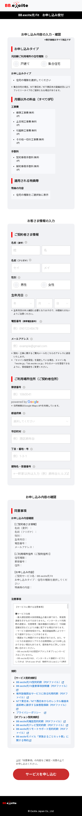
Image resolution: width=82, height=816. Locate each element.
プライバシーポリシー (30, 712)
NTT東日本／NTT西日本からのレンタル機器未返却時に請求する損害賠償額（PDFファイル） (42, 703)
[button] (23, 5)
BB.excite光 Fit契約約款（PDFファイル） (39, 682)
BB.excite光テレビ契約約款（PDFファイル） (41, 725)
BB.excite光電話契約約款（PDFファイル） (40, 721)
